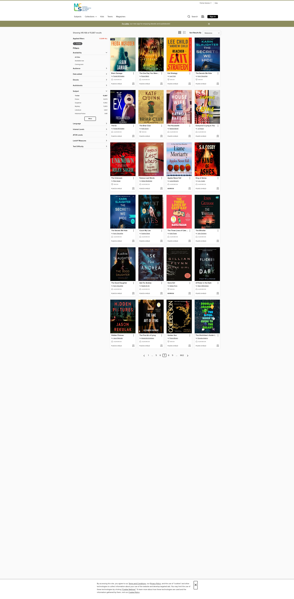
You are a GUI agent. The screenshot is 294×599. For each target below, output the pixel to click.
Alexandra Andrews (147, 338)
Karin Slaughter (203, 76)
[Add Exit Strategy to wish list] (189, 83)
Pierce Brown (174, 338)
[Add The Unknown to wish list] (133, 188)
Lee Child (173, 76)
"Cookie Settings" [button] (129, 589)
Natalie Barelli (174, 129)
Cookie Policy (134, 592)
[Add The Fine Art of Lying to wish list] (161, 345)
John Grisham (202, 233)
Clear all (103, 39)
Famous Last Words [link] (147, 178)
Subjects (77, 16)
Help (216, 3)
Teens (110, 16)
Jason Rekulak (118, 338)
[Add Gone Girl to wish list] (189, 293)
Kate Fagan (173, 233)
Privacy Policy (155, 583)
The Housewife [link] (173, 126)
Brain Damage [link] (116, 73)
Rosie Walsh (145, 76)
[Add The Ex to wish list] (133, 136)
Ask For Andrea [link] (145, 283)
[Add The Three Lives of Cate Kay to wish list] (189, 241)
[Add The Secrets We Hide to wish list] (217, 83)
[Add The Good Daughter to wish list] (133, 293)
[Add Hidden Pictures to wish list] (133, 345)
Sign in (213, 16)
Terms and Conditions (137, 583)
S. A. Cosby (201, 181)
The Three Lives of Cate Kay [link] (178, 231)
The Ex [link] (114, 126)
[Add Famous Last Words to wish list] (161, 188)
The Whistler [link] (201, 231)
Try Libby (125, 24)
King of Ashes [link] (201, 178)
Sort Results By (195, 33)
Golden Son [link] (172, 335)
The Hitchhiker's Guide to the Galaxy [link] (206, 335)
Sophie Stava (145, 233)
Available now (79, 61)
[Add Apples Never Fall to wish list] (189, 188)
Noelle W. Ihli (145, 286)
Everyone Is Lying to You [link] (205, 126)
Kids (102, 16)
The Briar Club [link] (145, 126)
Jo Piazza (201, 129)
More (90, 119)
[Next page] (187, 355)
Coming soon (79, 64)
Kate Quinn (145, 129)
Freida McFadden (118, 76)
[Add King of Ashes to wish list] (217, 188)
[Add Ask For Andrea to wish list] (161, 293)
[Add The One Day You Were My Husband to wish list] (161, 83)
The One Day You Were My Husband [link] (149, 73)
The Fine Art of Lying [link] (147, 335)
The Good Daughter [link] (119, 283)
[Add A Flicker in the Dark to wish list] (217, 293)
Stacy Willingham (203, 286)
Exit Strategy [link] (172, 73)
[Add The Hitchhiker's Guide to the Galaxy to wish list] (217, 345)
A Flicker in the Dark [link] (203, 283)
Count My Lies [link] (145, 231)
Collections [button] (90, 16)
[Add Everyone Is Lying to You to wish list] (217, 136)
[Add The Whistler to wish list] (217, 241)
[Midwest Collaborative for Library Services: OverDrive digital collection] (82, 8)
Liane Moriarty (174, 181)
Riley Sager (116, 181)
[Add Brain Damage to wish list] (133, 83)
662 (182, 355)
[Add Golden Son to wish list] (189, 345)
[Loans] (202, 17)
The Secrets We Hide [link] (204, 73)
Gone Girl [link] (171, 283)
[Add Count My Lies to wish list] (161, 241)
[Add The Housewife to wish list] (189, 136)
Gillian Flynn (173, 286)
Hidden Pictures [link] (117, 335)
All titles (77, 57)
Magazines (120, 16)
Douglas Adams (203, 338)
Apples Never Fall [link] (174, 178)
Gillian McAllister (146, 181)
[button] (206, 3)
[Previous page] (144, 355)
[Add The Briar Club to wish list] (161, 136)
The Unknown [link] (116, 178)
